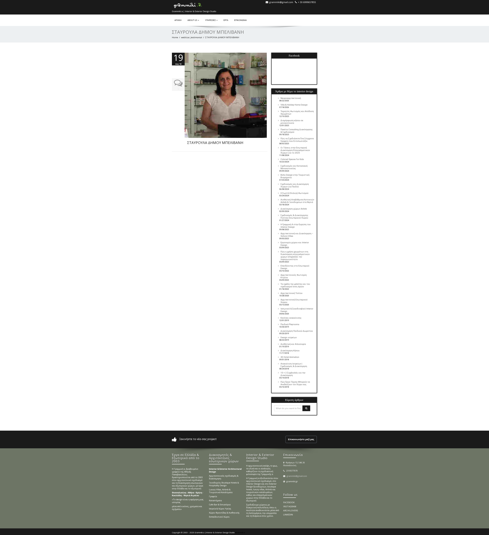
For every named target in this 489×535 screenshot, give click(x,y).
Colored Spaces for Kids (292, 159)
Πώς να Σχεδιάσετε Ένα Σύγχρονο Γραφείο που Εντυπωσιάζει (297, 139)
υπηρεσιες (210, 20)
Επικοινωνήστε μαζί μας (301, 439)
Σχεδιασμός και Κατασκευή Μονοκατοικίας (294, 167)
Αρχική (177, 20)
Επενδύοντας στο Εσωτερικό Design (295, 267)
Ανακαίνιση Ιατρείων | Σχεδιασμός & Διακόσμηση (294, 364)
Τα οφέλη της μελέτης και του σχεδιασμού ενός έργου (295, 285)
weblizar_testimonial (191, 37)
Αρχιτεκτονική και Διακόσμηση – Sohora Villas (297, 234)
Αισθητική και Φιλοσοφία (293, 344)
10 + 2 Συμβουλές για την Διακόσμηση (293, 374)
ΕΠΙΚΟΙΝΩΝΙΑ (240, 20)
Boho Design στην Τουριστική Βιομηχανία (295, 176)
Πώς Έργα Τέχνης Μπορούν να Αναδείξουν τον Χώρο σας (295, 383)
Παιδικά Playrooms (290, 324)
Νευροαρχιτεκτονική (291, 98)
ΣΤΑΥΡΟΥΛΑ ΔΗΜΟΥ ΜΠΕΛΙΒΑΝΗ (215, 142)
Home (175, 37)
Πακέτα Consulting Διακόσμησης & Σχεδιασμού (297, 130)
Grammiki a (240, 532)
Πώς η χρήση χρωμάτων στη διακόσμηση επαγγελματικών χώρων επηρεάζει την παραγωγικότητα (295, 255)
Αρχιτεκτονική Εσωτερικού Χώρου (294, 300)
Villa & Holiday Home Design (294, 104)
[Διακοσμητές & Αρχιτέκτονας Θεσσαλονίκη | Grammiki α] (188, 4)
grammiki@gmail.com (297, 476)
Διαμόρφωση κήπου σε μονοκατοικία (292, 121)
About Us (192, 20)
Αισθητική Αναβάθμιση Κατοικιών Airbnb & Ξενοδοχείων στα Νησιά (297, 200)
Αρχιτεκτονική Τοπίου (291, 293)
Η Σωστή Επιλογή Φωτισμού (294, 193)
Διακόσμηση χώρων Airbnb (294, 208)
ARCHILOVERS (290, 510)
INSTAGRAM (289, 506)
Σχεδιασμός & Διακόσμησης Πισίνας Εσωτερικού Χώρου (294, 216)
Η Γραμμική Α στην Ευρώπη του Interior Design (296, 225)
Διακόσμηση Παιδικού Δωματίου (297, 331)
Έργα (225, 20)
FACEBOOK (289, 502)
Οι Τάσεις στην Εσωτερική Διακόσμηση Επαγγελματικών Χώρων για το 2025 (295, 150)
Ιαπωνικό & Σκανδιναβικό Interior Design (297, 309)
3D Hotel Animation (290, 357)
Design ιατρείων (289, 337)
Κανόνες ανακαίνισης (291, 318)
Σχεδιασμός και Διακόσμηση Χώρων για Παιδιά (295, 185)
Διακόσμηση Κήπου (290, 350)
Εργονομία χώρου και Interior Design (295, 243)
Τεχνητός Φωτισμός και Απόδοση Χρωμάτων (297, 112)
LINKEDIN (288, 514)
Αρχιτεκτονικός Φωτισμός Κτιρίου (294, 276)
